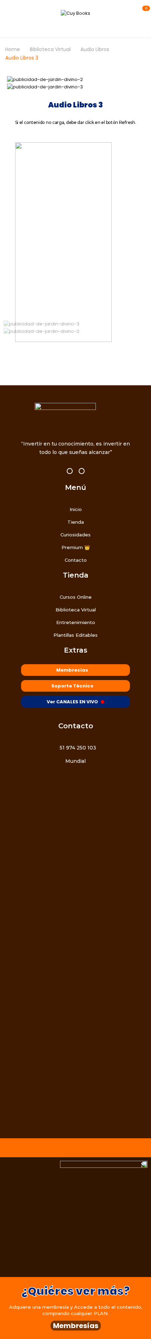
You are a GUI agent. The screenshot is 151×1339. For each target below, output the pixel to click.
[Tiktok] (82, 471)
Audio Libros (94, 49)
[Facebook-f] (70, 471)
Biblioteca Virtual (50, 49)
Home (12, 49)
